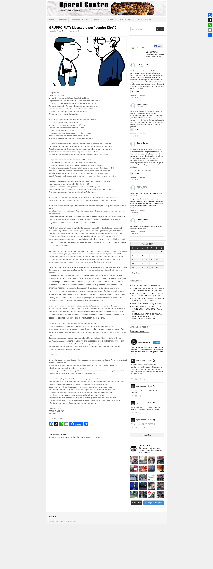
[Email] (210, 30)
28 (157, 267)
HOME (51, 19)
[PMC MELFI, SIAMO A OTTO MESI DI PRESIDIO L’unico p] (151, 468)
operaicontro (141, 360)
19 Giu (149, 386)
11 (142, 259)
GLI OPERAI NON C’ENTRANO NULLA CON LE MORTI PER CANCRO (146, 308)
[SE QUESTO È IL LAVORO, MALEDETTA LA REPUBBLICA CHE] (151, 477)
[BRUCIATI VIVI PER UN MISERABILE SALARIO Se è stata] (160, 477)
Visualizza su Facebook (137, 95)
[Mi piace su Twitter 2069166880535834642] (141, 379)
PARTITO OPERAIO (127, 19)
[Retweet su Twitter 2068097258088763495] (136, 396)
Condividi (135, 98)
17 (137, 263)
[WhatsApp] (210, 25)
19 (147, 263)
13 (152, 259)
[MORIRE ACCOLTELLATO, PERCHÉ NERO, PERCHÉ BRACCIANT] (134, 495)
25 (142, 267)
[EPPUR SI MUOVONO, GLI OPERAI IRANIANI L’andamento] (134, 468)
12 (147, 259)
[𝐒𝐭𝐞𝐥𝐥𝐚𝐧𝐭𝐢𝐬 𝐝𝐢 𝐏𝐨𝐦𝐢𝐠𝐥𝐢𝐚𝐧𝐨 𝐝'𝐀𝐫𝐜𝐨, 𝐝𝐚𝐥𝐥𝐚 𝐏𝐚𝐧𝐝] (160, 486)
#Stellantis (142, 111)
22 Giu (149, 360)
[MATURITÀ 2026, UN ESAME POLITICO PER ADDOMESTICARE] (151, 460)
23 (133, 267)
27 (152, 267)
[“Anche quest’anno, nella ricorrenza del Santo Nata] (134, 460)
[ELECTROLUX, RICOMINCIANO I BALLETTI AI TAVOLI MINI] (160, 495)
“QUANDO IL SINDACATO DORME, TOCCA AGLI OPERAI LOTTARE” (148, 289)
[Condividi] (210, 35)
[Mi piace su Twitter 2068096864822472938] (141, 427)
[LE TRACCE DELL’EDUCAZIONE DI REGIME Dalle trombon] (143, 460)
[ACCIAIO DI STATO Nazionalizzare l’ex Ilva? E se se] (160, 468)
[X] (210, 20)
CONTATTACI (111, 19)
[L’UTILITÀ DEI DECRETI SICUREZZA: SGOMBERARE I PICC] (143, 495)
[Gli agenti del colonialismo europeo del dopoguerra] (151, 486)
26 (147, 267)
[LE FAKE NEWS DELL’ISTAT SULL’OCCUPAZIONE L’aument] (151, 495)
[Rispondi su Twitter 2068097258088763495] (132, 396)
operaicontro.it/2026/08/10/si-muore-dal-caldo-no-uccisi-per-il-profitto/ (146, 227)
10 (137, 259)
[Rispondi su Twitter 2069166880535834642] (132, 379)
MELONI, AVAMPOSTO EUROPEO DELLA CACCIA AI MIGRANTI (147, 294)
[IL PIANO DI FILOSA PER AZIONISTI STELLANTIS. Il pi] (143, 486)
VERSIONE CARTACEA (79, 19)
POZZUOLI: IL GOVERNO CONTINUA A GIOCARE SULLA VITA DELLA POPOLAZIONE (147, 316)
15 (161, 259)
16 (133, 263)
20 (152, 263)
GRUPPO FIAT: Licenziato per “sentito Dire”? (83, 27)
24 (137, 267)
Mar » (138, 273)
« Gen (132, 273)
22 (161, 263)
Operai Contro (106, 8)
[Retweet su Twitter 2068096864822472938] (136, 427)
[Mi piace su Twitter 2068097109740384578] (141, 413)
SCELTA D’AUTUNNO (140, 285)
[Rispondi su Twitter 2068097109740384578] (132, 413)
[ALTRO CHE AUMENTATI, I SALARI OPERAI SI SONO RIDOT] (143, 468)
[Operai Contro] (138, 47)
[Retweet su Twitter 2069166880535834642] (136, 379)
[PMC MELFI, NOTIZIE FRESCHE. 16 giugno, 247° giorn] (160, 460)
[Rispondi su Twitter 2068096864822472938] (132, 427)
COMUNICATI (97, 19)
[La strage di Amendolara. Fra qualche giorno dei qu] (143, 477)
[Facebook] (210, 15)
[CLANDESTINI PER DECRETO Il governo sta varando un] (134, 477)
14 (157, 259)
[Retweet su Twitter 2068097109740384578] (136, 413)
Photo (136, 91)
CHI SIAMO (62, 19)
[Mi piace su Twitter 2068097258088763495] (141, 396)
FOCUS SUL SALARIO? (141, 304)
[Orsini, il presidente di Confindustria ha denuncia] (134, 486)
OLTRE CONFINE (144, 19)
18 (142, 263)
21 (157, 263)
